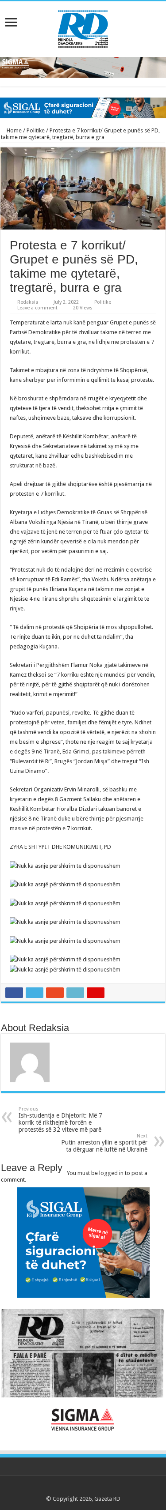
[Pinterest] (83, 1488)
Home (13, 130)
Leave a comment (37, 308)
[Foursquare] (100, 1488)
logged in (111, 1173)
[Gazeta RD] (83, 27)
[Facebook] (66, 1488)
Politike (36, 130)
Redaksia (27, 302)
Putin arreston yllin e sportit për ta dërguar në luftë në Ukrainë (104, 1143)
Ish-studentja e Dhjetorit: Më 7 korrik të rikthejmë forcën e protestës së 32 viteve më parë (60, 1119)
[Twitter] (74, 1488)
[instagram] (108, 1488)
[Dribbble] (91, 1488)
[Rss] (57, 1488)
